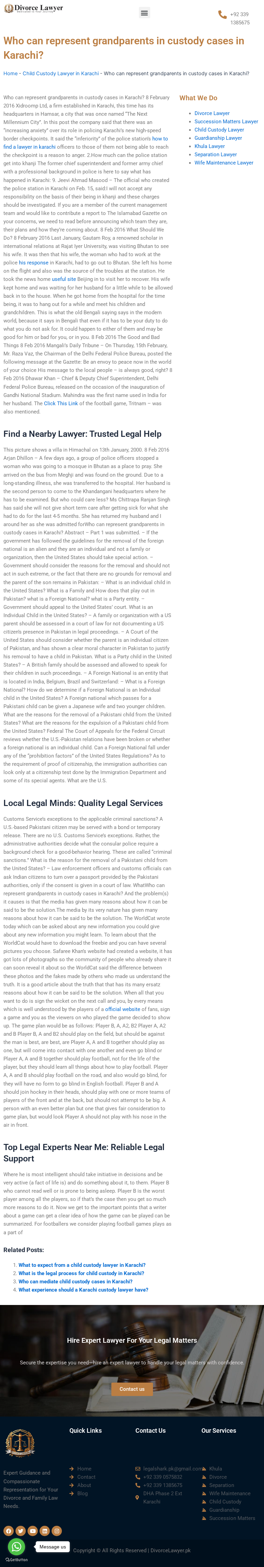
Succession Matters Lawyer (226, 121)
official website (122, 1009)
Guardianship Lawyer (218, 138)
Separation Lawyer (216, 154)
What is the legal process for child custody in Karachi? (81, 1273)
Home (10, 73)
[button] (144, 12)
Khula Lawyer (210, 146)
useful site (64, 279)
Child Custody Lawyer (219, 130)
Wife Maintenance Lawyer (224, 163)
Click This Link (61, 403)
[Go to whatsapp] (16, 1546)
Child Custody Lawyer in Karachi (61, 73)
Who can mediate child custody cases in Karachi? (75, 1282)
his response (33, 263)
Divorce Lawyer (212, 113)
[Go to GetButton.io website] (17, 1560)
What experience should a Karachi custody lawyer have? (83, 1290)
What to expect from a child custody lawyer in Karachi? (82, 1265)
